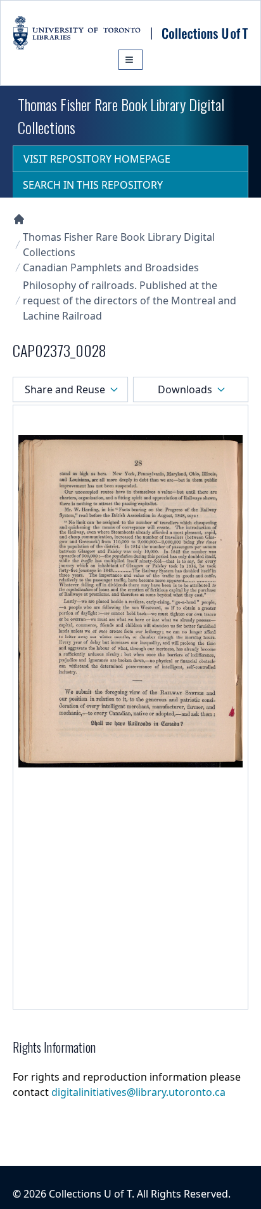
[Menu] (130, 60)
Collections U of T (90, 1194)
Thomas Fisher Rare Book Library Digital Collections (119, 244)
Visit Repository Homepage (96, 159)
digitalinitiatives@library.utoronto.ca (138, 1092)
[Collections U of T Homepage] (19, 219)
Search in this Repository (93, 185)
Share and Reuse (65, 389)
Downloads (185, 389)
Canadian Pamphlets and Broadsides (111, 267)
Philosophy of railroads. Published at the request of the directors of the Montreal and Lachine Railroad (129, 300)
